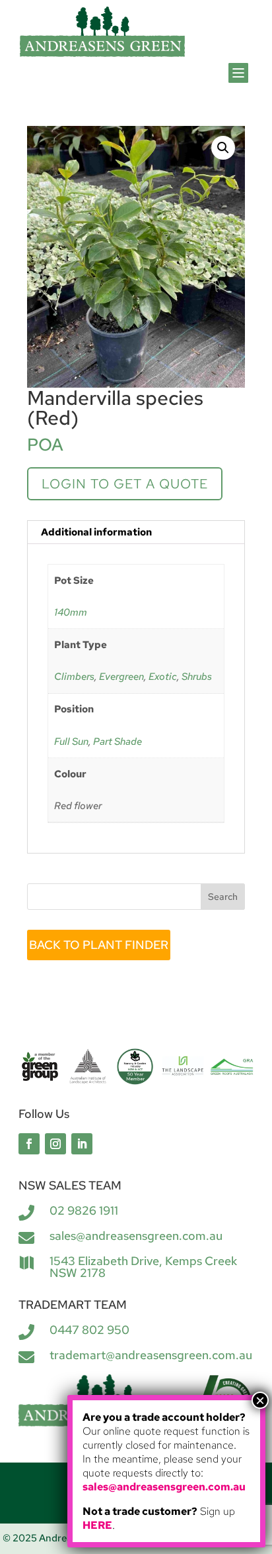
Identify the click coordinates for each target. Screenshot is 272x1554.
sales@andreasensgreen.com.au (136, 1235)
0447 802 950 (89, 1329)
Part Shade (117, 741)
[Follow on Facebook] (29, 1143)
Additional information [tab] (96, 532)
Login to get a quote (125, 483)
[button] (223, 148)
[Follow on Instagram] (55, 1143)
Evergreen (121, 676)
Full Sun (71, 741)
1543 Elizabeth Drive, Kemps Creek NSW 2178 (143, 1266)
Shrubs (197, 676)
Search (223, 897)
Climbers (74, 676)
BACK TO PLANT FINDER (98, 944)
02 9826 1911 (84, 1210)
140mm (70, 612)
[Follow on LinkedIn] (81, 1143)
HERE (97, 1525)
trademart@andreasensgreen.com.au (151, 1354)
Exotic (163, 676)
